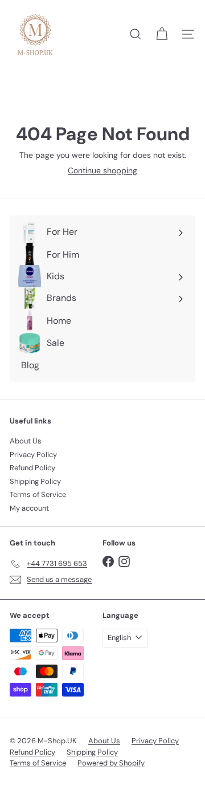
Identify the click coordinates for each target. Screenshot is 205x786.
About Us (26, 441)
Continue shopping (102, 170)
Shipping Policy (35, 481)
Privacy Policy (33, 454)
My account (29, 508)
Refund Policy (32, 468)
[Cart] (162, 34)
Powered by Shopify (111, 763)
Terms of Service (38, 494)
